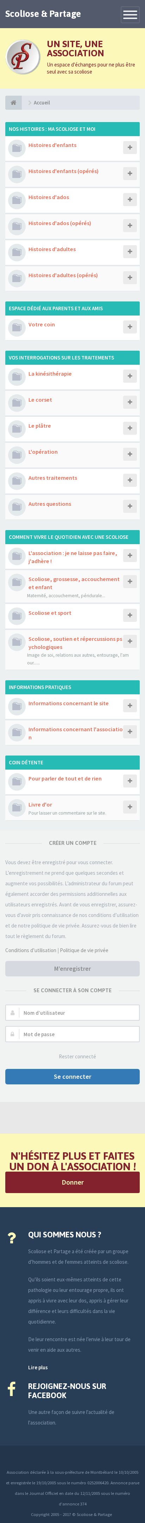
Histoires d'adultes (52, 249)
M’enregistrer (72, 968)
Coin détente (26, 762)
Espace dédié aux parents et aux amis (56, 308)
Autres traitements (53, 477)
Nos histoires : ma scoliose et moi (52, 129)
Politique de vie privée (84, 950)
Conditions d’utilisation (30, 950)
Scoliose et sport (50, 612)
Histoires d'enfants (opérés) (64, 170)
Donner (73, 1182)
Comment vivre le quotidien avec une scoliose (68, 537)
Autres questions (50, 503)
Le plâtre (40, 425)
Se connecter (72, 1076)
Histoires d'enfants (52, 144)
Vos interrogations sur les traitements (61, 357)
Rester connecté (77, 1056)
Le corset (40, 399)
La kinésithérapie (50, 373)
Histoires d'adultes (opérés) (63, 275)
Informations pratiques (40, 687)
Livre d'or (40, 804)
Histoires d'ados (49, 196)
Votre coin (42, 324)
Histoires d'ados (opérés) (60, 223)
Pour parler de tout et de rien (65, 778)
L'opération (43, 451)
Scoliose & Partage (43, 13)
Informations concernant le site (69, 703)
